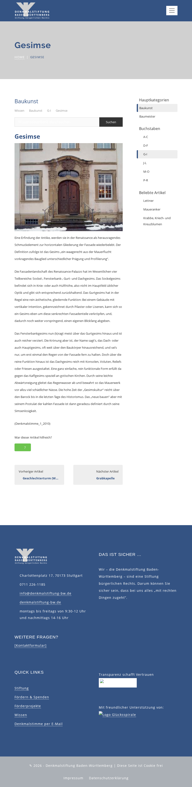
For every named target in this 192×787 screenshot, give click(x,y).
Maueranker (151, 209)
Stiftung (22, 688)
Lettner (148, 201)
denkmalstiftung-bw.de (40, 602)
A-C (145, 137)
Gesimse (61, 110)
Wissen (19, 110)
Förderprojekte (28, 706)
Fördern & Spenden (32, 697)
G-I (49, 110)
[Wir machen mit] (118, 682)
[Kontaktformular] (31, 645)
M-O (146, 171)
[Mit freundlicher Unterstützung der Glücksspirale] (117, 714)
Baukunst (35, 110)
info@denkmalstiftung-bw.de (45, 593)
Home (20, 57)
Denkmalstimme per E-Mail (39, 724)
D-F (145, 145)
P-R (145, 180)
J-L (145, 163)
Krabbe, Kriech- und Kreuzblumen (157, 221)
